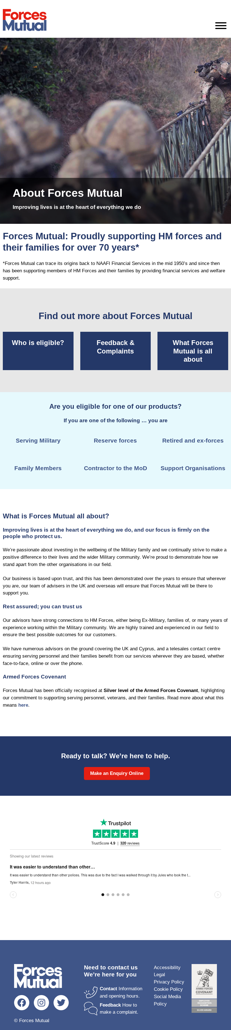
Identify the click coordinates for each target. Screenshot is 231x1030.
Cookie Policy (168, 989)
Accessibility (167, 967)
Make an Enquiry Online (116, 773)
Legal (159, 974)
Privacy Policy (169, 982)
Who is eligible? (38, 342)
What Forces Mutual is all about (193, 351)
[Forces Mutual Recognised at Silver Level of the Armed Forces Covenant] (204, 989)
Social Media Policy (167, 1000)
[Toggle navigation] (220, 26)
